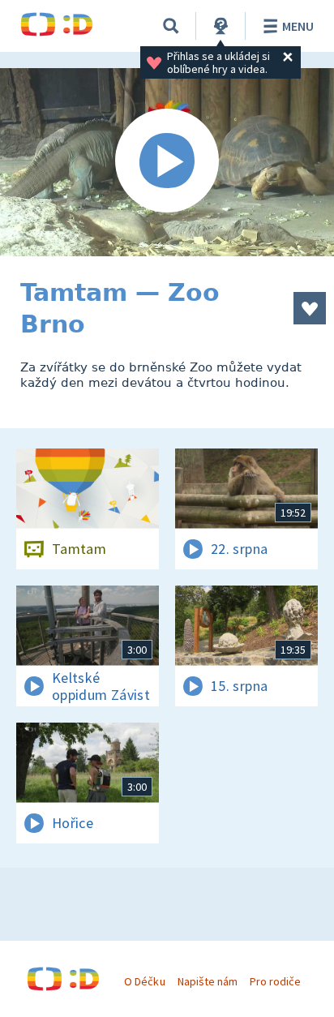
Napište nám (208, 981)
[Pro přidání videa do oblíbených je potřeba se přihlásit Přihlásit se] (309, 308)
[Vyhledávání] (171, 26)
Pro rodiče (275, 981)
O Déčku (144, 981)
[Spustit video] (167, 162)
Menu (298, 26)
